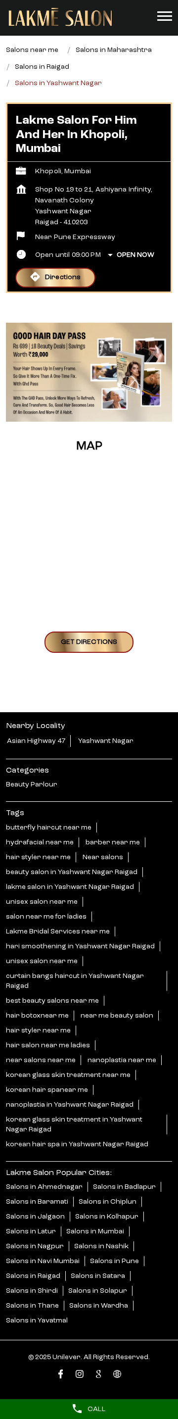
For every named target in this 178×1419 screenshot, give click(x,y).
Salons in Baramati (37, 1201)
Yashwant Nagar (106, 740)
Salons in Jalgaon (35, 1216)
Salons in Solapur (97, 1290)
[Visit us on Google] (98, 1375)
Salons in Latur (31, 1231)
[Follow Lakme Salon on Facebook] (60, 1375)
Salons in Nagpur (35, 1246)
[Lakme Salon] (60, 17)
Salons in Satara (98, 1275)
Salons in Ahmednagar (44, 1186)
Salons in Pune (114, 1261)
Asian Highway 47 (36, 740)
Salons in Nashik (101, 1246)
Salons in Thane (32, 1305)
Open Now (135, 254)
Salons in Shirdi (32, 1290)
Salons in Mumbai (95, 1231)
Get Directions (89, 641)
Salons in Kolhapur (106, 1216)
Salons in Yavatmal (37, 1320)
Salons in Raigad (33, 1275)
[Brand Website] (117, 1375)
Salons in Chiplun (107, 1201)
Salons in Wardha (98, 1305)
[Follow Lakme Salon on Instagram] (79, 1375)
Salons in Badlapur (124, 1186)
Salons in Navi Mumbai (43, 1261)
